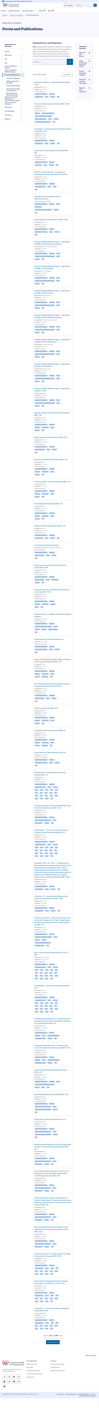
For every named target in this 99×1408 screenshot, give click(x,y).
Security (93, 1394)
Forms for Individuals (12, 78)
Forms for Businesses (13, 85)
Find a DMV (29, 1367)
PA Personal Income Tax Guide (12, 82)
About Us (8, 119)
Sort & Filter (67, 74)
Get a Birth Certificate (33, 1370)
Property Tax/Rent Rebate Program (10, 71)
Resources (8, 107)
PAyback (29, 1377)
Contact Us (8, 115)
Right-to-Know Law (57, 1370)
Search (7, 51)
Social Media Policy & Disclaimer (87, 1395)
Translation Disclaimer (83, 1394)
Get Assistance (9, 111)
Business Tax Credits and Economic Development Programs (12, 98)
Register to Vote (31, 1364)
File (6, 59)
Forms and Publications (12, 75)
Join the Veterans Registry (34, 1374)
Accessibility (60, 1394)
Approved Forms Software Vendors (12, 94)
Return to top (90, 1355)
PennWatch (54, 1367)
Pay (6, 63)
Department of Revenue (10, 45)
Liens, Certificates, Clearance (11, 103)
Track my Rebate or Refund (11, 67)
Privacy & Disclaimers (70, 1394)
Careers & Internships (57, 1364)
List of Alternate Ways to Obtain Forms (13, 89)
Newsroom (8, 55)
